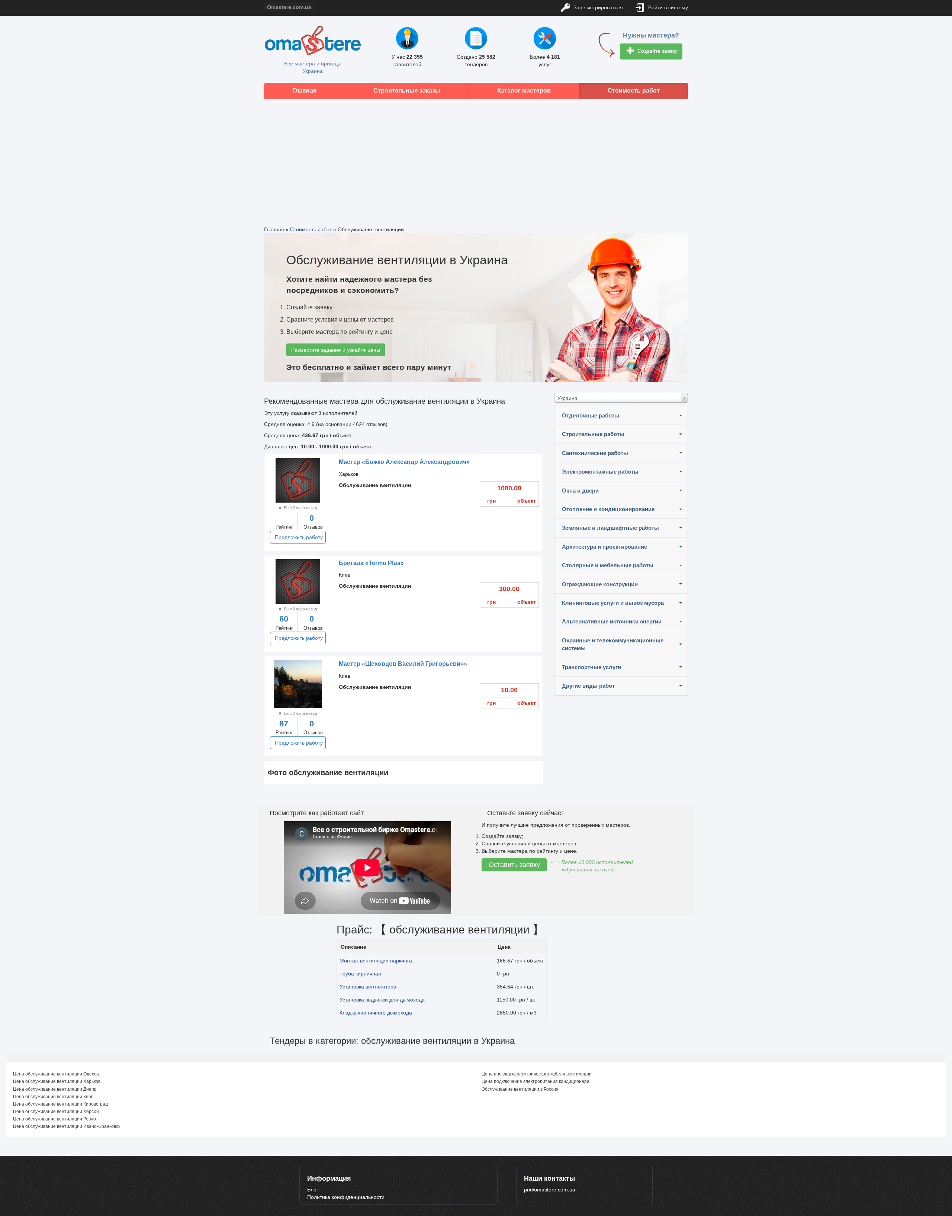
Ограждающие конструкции (600, 584)
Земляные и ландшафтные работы (610, 528)
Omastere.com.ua (289, 7)
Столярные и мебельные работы (607, 565)
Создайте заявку (657, 51)
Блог (312, 1190)
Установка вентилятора (368, 987)
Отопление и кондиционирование (608, 509)
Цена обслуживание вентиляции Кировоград (60, 1104)
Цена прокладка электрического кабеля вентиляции (537, 1074)
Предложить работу (299, 537)
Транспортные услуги (591, 667)
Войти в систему (667, 7)
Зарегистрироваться (597, 7)
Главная (304, 90)
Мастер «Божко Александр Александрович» (404, 462)
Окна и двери (580, 490)
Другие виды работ (588, 686)
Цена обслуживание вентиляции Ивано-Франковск (66, 1126)
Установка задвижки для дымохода (382, 1000)
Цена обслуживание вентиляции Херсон (56, 1111)
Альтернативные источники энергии (612, 621)
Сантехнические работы (595, 453)
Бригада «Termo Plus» (371, 563)
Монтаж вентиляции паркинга (376, 961)
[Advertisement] (476, 157)
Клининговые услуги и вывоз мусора (613, 603)
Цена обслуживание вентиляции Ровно (54, 1119)
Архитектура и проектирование (604, 547)
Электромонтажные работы (600, 471)
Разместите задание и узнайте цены (335, 350)
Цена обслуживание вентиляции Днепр (55, 1089)
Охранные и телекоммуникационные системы (612, 644)
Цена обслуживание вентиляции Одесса (56, 1074)
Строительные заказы (406, 90)
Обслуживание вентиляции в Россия (520, 1089)
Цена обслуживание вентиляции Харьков (56, 1081)
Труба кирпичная (360, 974)
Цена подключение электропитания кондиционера (535, 1081)
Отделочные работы (590, 415)
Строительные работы (593, 434)
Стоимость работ (634, 90)
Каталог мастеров (524, 90)
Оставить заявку (514, 864)
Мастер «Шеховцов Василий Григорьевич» (403, 664)
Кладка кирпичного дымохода (376, 1013)
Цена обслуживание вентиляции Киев (53, 1096)
